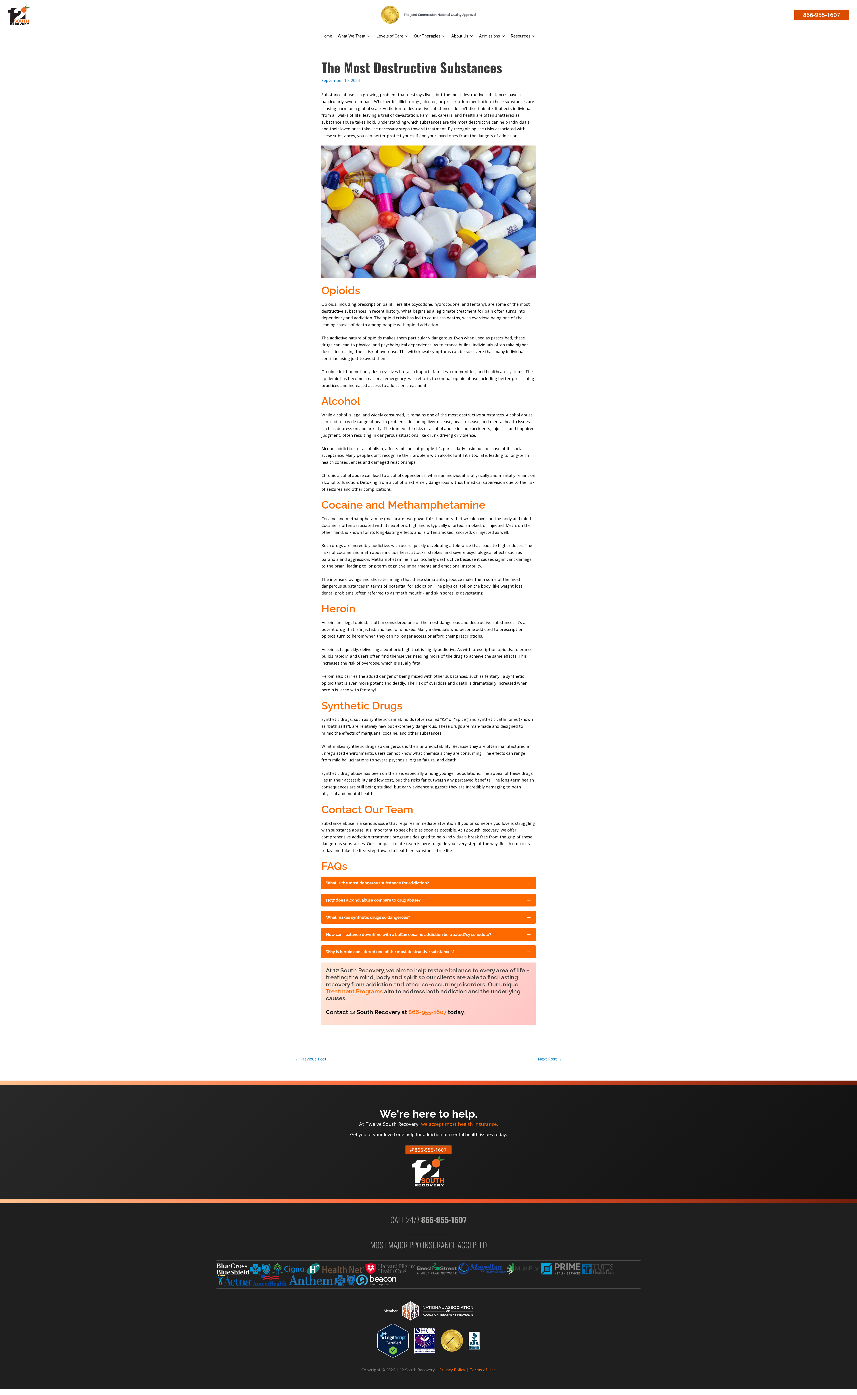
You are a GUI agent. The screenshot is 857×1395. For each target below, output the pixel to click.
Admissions (489, 36)
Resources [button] (520, 36)
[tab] (428, 883)
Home (326, 36)
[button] (821, 15)
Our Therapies (427, 36)
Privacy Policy (452, 1369)
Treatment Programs (354, 991)
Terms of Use (483, 1369)
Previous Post (311, 1059)
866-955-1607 (427, 1012)
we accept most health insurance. (459, 1124)
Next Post (550, 1059)
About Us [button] (459, 36)
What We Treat (352, 36)
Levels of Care (390, 36)
